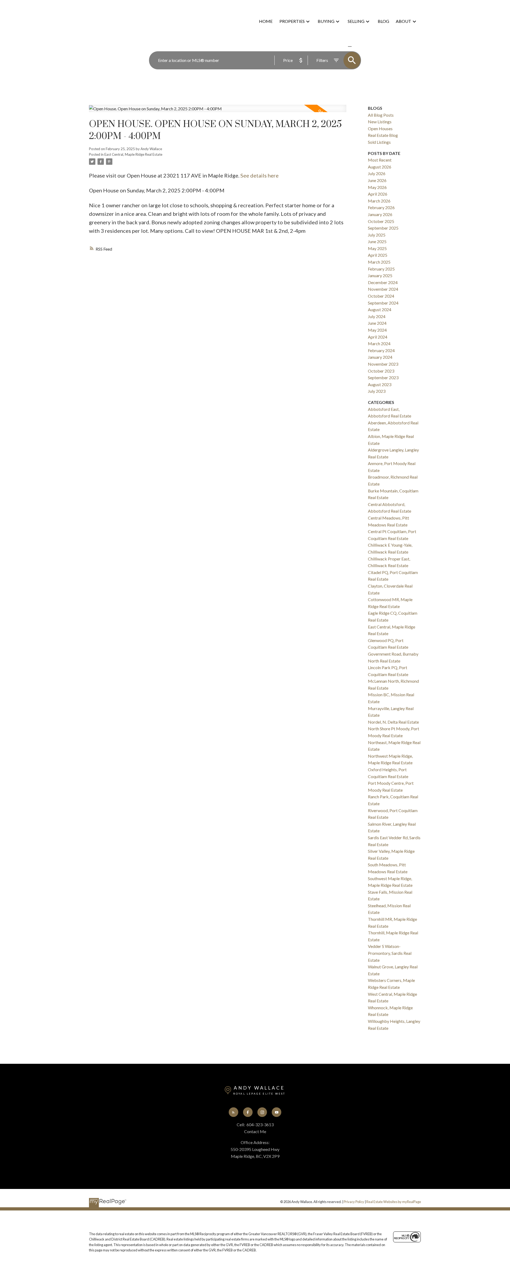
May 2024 (377, 329)
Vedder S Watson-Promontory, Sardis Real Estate (389, 953)
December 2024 (383, 282)
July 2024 (376, 316)
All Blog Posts (381, 114)
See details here (259, 175)
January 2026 (380, 214)
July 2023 (376, 391)
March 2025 (379, 261)
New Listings (380, 121)
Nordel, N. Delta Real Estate (393, 721)
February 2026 (381, 207)
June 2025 (377, 241)
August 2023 (379, 384)
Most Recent (380, 159)
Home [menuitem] (266, 21)
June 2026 (377, 180)
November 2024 (383, 289)
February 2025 (381, 268)
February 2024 (381, 350)
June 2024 (377, 323)
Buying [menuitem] (326, 21)
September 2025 (383, 227)
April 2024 (377, 336)
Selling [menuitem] (356, 21)
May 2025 (377, 248)
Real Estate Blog (383, 135)
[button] (233, 1112)
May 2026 (377, 187)
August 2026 (379, 166)
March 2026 (379, 200)
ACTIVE (337, 46)
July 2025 (376, 234)
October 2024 (381, 295)
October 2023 (381, 370)
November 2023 (383, 363)
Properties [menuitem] (292, 21)
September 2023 (383, 377)
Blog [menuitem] (383, 21)
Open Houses (380, 128)
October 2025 (381, 221)
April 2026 (377, 193)
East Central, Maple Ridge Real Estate (133, 154)
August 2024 (379, 309)
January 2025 (380, 275)
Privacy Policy (354, 1202)
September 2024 (383, 302)
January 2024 (380, 357)
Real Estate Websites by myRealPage (393, 1202)
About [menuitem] (403, 21)
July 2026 (376, 173)
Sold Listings (379, 142)
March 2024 (379, 343)
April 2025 (377, 255)
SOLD (357, 46)
